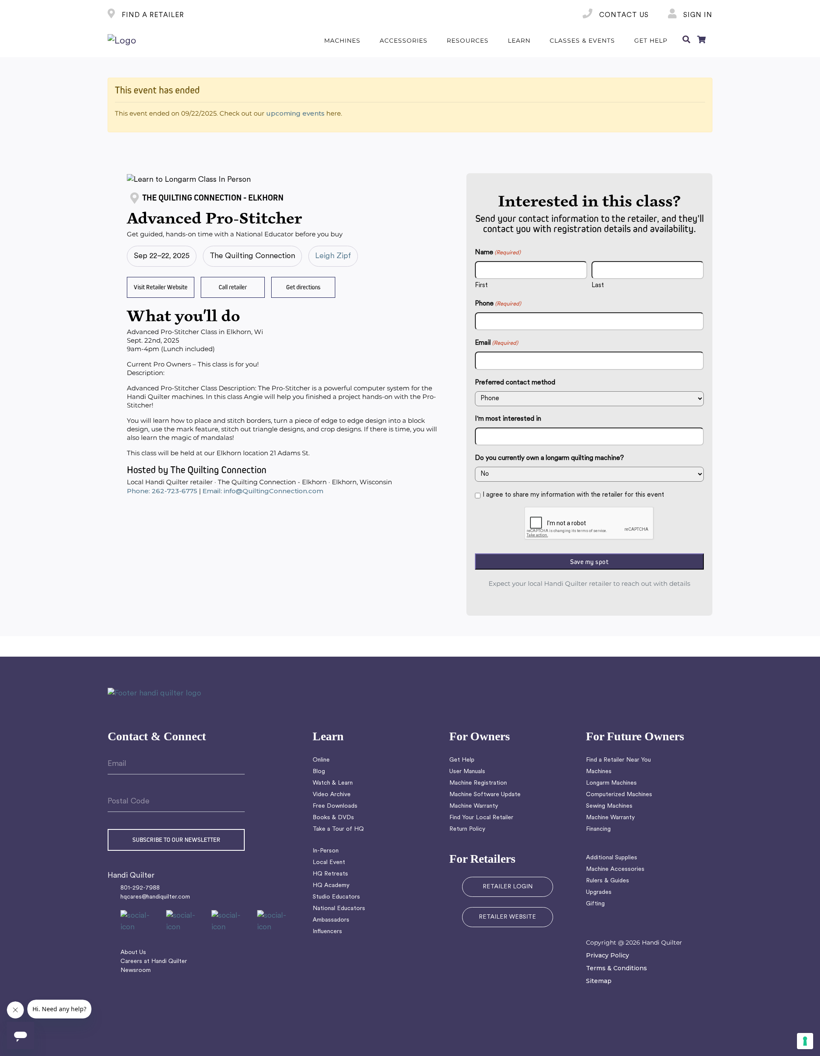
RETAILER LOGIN (508, 887)
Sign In (696, 15)
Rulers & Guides (607, 881)
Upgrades (599, 892)
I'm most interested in (508, 419)
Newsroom (135, 970)
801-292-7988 (140, 888)
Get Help (461, 760)
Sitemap (599, 981)
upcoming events (295, 113)
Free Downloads (335, 806)
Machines (599, 771)
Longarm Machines (611, 783)
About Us (133, 952)
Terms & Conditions (616, 968)
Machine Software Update (485, 794)
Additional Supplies (611, 858)
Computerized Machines (619, 794)
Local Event (329, 862)
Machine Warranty (473, 806)
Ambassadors (331, 920)
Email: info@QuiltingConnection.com (262, 491)
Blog (319, 771)
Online (321, 760)
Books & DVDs (333, 818)
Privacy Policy (607, 955)
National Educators (339, 908)
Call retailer (233, 287)
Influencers (327, 931)
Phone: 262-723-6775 (162, 491)
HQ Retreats (330, 874)
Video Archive (332, 794)
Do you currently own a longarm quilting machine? (549, 458)
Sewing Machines (609, 806)
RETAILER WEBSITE (507, 917)
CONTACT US (623, 15)
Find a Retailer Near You (618, 760)
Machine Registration (478, 783)
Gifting (595, 904)
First (481, 285)
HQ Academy (331, 885)
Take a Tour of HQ (338, 829)
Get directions (303, 287)
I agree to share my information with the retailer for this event (573, 495)
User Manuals (467, 771)
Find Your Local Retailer (481, 818)
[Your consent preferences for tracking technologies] (805, 1041)
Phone (498, 303)
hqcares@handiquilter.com (155, 897)
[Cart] (701, 41)
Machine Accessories (615, 869)
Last (598, 285)
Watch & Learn (333, 783)
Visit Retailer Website (160, 287)
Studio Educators (336, 897)
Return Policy (467, 829)
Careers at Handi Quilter (153, 961)
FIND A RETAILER (152, 15)
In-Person (326, 851)
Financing (598, 829)
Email (496, 343)
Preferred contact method (515, 382)
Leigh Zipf (333, 256)
